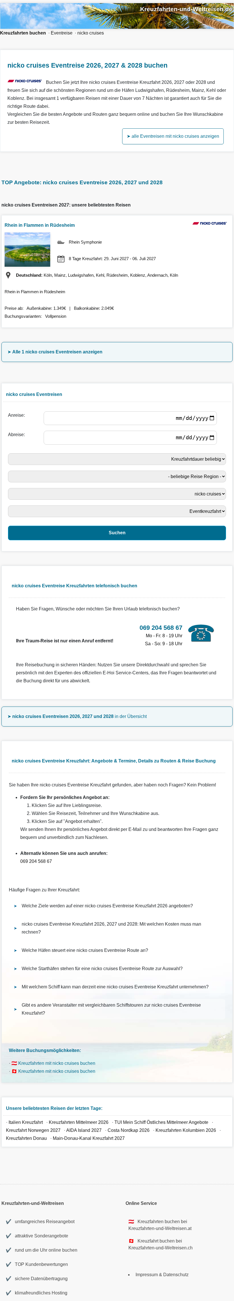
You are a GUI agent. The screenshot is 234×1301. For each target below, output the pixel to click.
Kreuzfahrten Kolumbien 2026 (186, 1130)
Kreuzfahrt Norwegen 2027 (33, 1130)
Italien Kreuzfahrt (26, 1122)
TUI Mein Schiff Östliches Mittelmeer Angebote (161, 1122)
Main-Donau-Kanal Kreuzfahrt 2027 (89, 1138)
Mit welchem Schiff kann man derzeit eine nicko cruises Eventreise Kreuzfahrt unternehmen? (115, 986)
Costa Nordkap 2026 (129, 1130)
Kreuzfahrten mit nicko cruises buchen (56, 1063)
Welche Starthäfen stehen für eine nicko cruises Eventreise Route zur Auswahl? (102, 968)
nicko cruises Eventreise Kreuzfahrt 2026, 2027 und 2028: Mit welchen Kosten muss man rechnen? (111, 928)
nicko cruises (90, 33)
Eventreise (61, 33)
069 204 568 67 (36, 861)
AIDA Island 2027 (84, 1130)
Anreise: (17, 415)
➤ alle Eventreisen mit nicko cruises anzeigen (173, 136)
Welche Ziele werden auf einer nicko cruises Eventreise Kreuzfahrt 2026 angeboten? (107, 905)
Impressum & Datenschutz (162, 1274)
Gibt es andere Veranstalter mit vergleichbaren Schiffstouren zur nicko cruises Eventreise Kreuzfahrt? (111, 1009)
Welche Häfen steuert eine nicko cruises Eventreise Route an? (85, 950)
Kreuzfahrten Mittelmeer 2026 (78, 1122)
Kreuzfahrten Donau (26, 1138)
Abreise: (17, 434)
